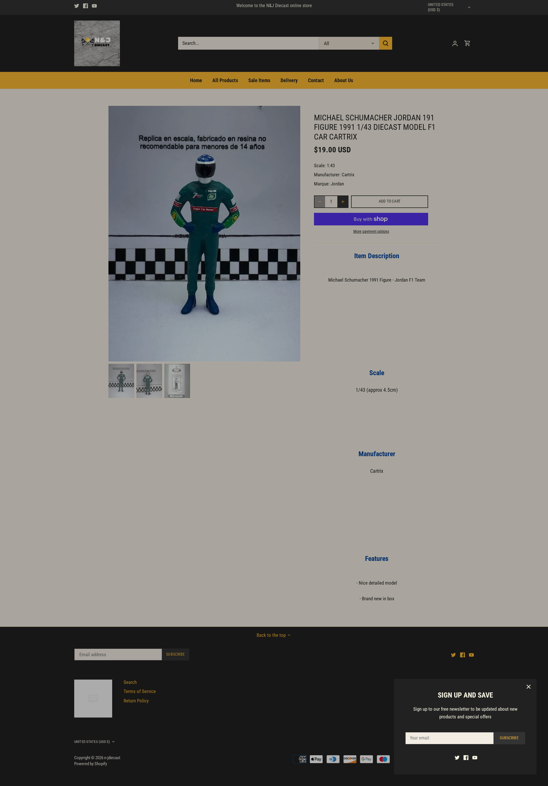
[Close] (528, 686)
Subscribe (509, 738)
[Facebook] (466, 757)
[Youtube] (474, 757)
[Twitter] (457, 757)
